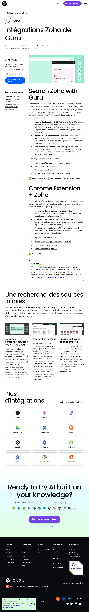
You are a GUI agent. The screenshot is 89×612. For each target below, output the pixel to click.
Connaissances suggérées (46, 249)
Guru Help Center (43, 550)
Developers (25, 559)
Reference (25, 556)
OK (32, 604)
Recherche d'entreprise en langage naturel (53, 163)
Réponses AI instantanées (46, 245)
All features (10, 559)
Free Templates (59, 567)
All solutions (10, 562)
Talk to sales (73, 550)
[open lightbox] (56, 69)
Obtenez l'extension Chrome (12, 100)
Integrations (10, 556)
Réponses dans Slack (44, 170)
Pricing (8, 550)
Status (39, 553)
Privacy (41, 601)
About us (56, 553)
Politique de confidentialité (11, 606)
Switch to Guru (58, 564)
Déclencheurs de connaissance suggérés (52, 173)
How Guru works (11, 553)
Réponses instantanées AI (46, 166)
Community (25, 562)
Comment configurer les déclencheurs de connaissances (14, 107)
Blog (23, 566)
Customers (25, 553)
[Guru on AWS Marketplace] (76, 568)
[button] (85, 3)
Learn (23, 550)
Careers (56, 550)
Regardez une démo (72, 3)
